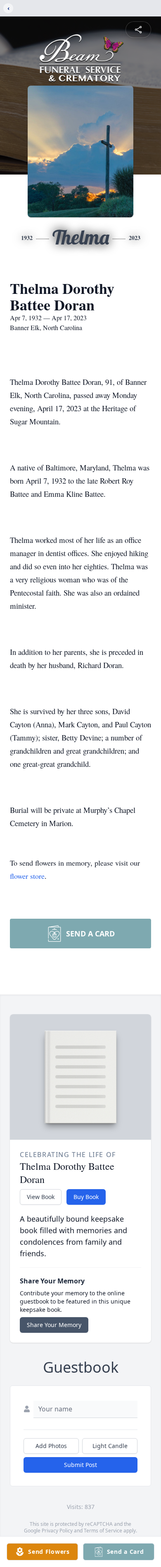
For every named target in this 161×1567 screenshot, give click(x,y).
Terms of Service (103, 1530)
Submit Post (80, 1465)
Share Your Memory (54, 1325)
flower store (27, 876)
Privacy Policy (57, 1530)
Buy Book (86, 1197)
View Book (40, 1197)
